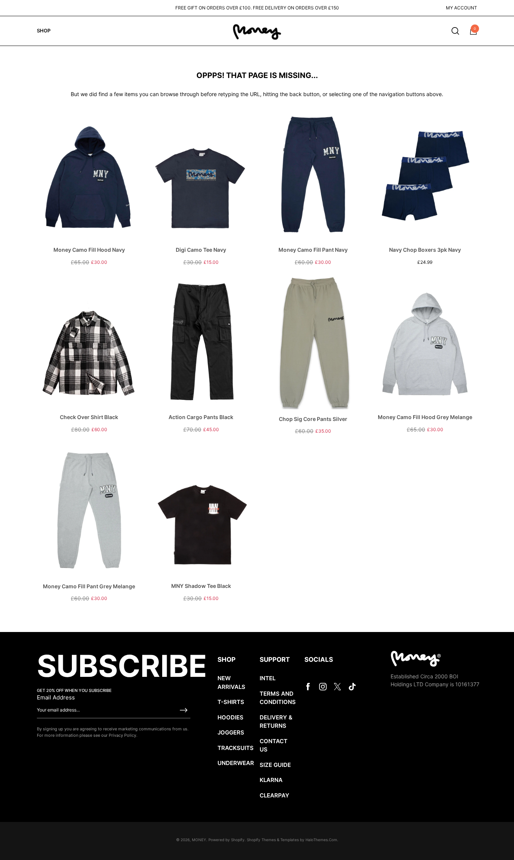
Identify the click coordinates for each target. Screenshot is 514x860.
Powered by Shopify (226, 839)
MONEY (199, 839)
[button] (455, 31)
